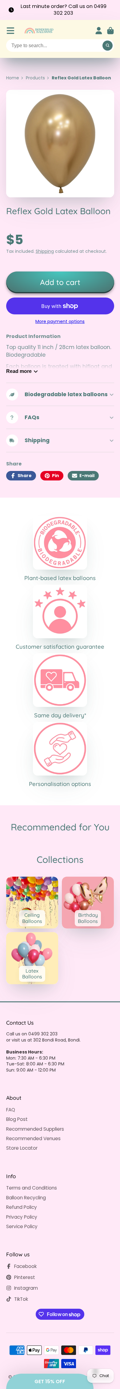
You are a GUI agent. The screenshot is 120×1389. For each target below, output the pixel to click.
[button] (50, 1381)
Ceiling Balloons (32, 903)
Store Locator (22, 1148)
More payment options (60, 321)
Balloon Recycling (26, 1197)
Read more (19, 371)
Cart (110, 30)
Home (12, 78)
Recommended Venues (33, 1138)
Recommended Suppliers (35, 1129)
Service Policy (22, 1226)
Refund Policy (21, 1207)
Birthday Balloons (88, 903)
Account (98, 30)
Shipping (45, 251)
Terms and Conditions (31, 1188)
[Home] (38, 30)
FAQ (10, 1109)
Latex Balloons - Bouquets (32, 958)
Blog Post (17, 1119)
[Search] (107, 45)
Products (35, 78)
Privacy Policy (21, 1217)
